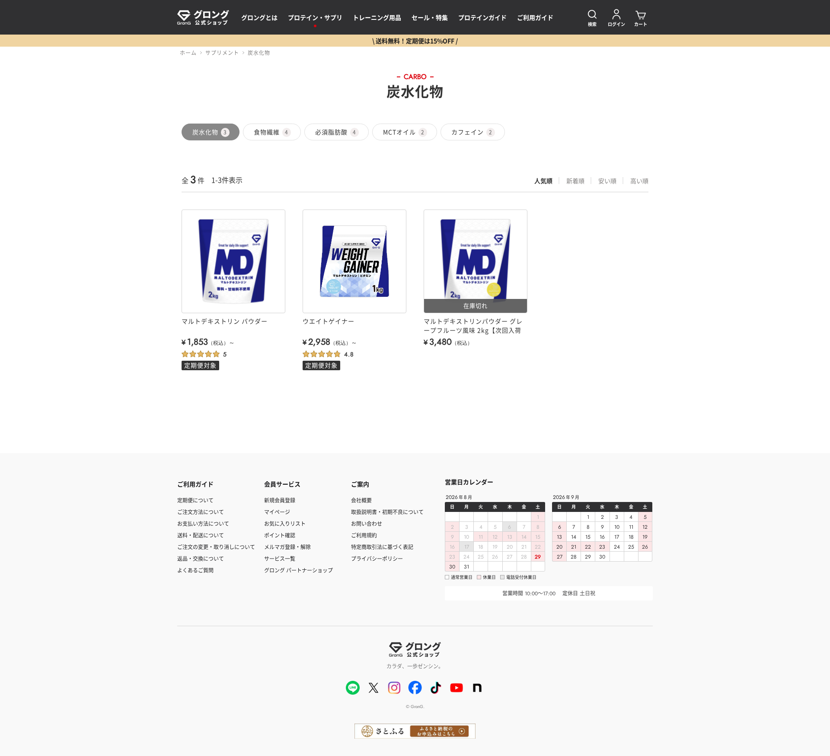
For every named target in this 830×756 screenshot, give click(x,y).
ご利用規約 (364, 535)
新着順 (575, 181)
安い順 (607, 181)
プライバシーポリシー (377, 558)
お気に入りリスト (285, 523)
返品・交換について (200, 558)
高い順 (639, 181)
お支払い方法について (203, 523)
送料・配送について (200, 535)
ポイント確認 (279, 535)
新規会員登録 (279, 500)
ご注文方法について (200, 511)
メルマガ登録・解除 (287, 546)
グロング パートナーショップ (298, 570)
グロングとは (259, 17)
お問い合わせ (366, 523)
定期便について (195, 500)
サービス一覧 (279, 558)
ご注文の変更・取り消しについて (216, 546)
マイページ (277, 511)
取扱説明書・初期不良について (387, 511)
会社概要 (361, 500)
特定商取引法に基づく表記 (382, 546)
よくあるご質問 (195, 570)
